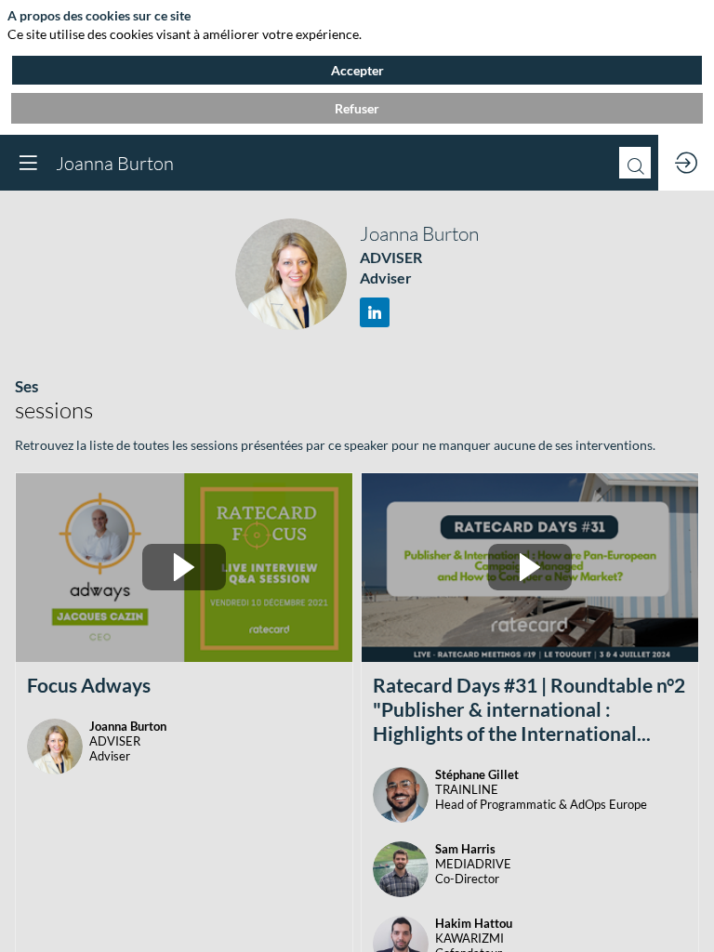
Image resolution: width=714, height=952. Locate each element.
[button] (28, 163)
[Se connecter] (686, 163)
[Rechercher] (635, 162)
